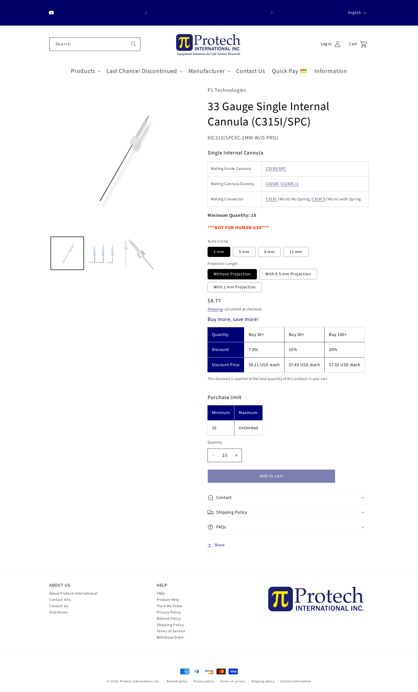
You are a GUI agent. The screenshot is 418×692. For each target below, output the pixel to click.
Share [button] (219, 545)
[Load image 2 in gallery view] (103, 253)
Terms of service (232, 681)
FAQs (161, 593)
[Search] (133, 44)
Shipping (215, 309)
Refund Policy (169, 618)
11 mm (296, 252)
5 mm (244, 252)
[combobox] (95, 44)
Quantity (215, 442)
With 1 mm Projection (235, 287)
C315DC (273, 184)
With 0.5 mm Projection (288, 274)
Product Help (168, 599)
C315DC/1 (290, 184)
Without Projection (232, 274)
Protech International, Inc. (140, 681)
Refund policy (177, 681)
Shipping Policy (170, 624)
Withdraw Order (170, 637)
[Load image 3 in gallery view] (138, 253)
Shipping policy (263, 681)
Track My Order (169, 606)
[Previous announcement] (146, 12)
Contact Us (58, 606)
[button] (85, 71)
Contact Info (60, 599)
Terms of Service (171, 631)
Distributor (58, 612)
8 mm (269, 252)
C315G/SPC (276, 169)
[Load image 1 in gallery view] (67, 253)
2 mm (219, 252)
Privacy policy (203, 681)
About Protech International (73, 593)
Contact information (295, 681)
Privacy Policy (169, 612)
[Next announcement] (272, 12)
